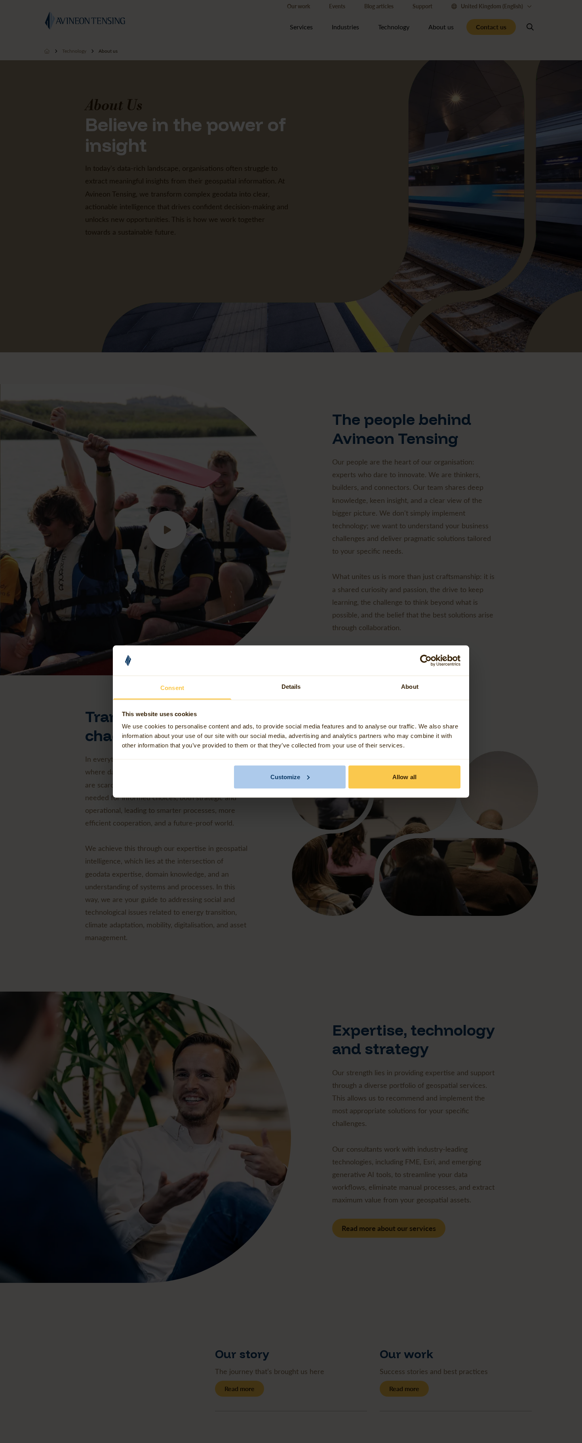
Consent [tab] (172, 687)
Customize (285, 776)
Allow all (404, 776)
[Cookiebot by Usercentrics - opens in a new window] (425, 661)
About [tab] (409, 686)
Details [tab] (291, 686)
